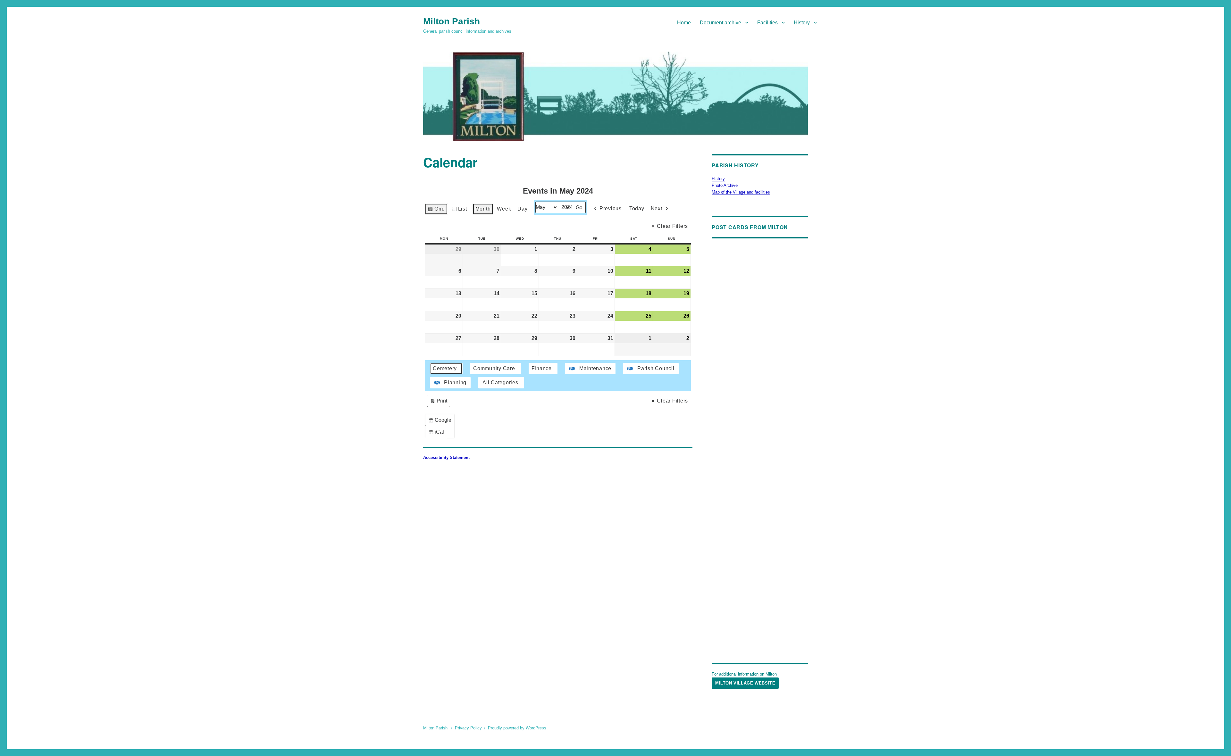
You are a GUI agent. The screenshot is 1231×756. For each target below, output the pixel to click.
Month (483, 209)
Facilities (767, 22)
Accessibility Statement (446, 457)
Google (441, 421)
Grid (436, 210)
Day (522, 209)
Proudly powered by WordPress (517, 728)
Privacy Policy (468, 728)
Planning (455, 382)
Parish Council (655, 368)
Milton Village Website (745, 683)
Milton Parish (451, 21)
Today (636, 208)
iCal (437, 433)
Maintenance (595, 368)
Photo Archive (725, 185)
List (459, 210)
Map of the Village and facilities (741, 192)
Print (438, 402)
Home (684, 22)
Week (504, 209)
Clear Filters (672, 226)
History (802, 22)
